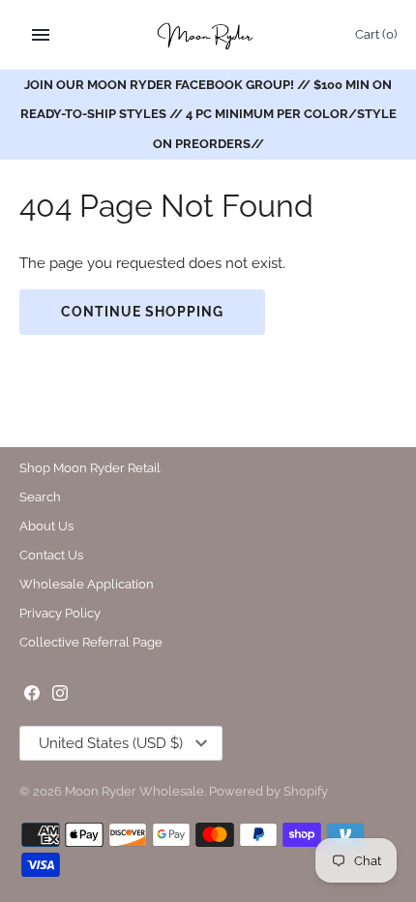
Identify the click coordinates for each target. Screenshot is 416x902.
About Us (46, 526)
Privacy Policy (60, 613)
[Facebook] (32, 695)
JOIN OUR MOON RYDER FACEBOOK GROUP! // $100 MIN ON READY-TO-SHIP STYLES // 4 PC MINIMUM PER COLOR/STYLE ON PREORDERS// (208, 114)
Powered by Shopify (268, 791)
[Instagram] (60, 695)
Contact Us (51, 555)
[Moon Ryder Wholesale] (208, 35)
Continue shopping (142, 311)
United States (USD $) (111, 743)
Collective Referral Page (91, 642)
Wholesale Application (86, 584)
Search (40, 497)
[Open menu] (40, 35)
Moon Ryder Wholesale (134, 791)
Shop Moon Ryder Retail (90, 468)
